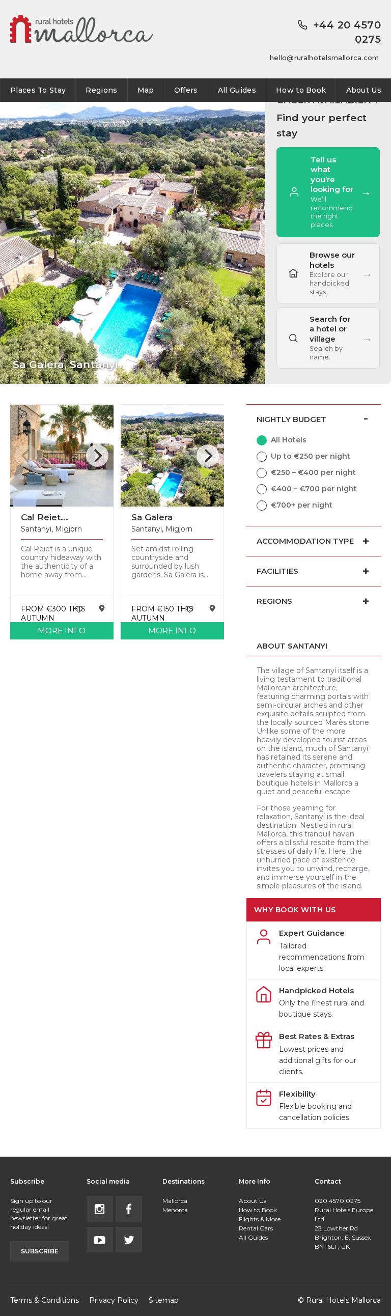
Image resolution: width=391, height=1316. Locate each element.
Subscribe (40, 1251)
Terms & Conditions (44, 1300)
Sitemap (164, 1300)
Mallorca (174, 1201)
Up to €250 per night (310, 456)
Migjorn (68, 529)
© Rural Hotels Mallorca (339, 1300)
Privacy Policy (113, 1300)
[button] (328, 338)
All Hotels (288, 439)
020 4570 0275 (337, 1201)
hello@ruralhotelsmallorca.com (324, 57)
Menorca (175, 1210)
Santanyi (36, 529)
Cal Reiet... (44, 517)
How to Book (301, 90)
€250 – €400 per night (313, 472)
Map (145, 90)
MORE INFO (62, 630)
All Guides (237, 90)
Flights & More (260, 1219)
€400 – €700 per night (314, 488)
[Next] (97, 455)
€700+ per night (301, 505)
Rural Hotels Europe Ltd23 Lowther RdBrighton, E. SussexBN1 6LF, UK (344, 1228)
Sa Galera (152, 517)
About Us (363, 90)
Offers (186, 90)
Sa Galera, (65, 364)
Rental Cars (256, 1228)
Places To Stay (38, 90)
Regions (101, 90)
